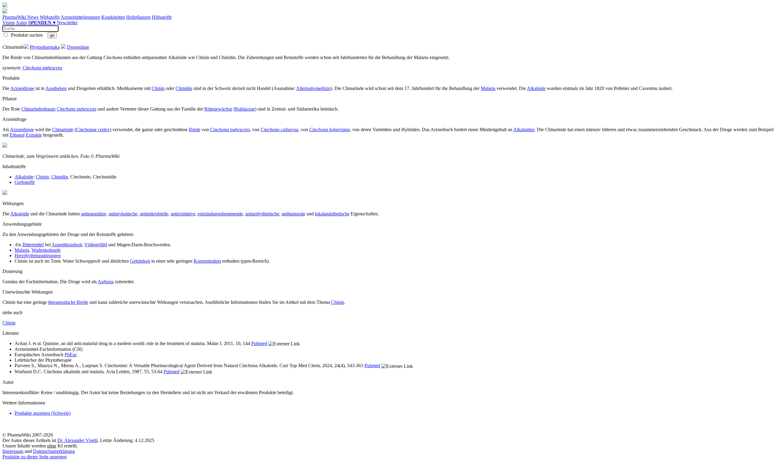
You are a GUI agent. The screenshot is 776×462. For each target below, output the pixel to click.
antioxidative (183, 213)
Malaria (488, 88)
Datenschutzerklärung (54, 451)
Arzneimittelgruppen (80, 17)
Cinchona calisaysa (279, 129)
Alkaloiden (523, 129)
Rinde (194, 129)
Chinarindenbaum (38, 108)
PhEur (71, 354)
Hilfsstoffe (162, 17)
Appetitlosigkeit (67, 244)
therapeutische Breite (68, 302)
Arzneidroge (22, 88)
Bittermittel (33, 244)
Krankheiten (113, 17)
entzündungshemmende (220, 213)
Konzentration (207, 261)
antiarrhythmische (262, 213)
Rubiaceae (245, 108)
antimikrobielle (154, 213)
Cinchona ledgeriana (329, 129)
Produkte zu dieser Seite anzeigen (34, 456)
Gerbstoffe (25, 182)
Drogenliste (78, 47)
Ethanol (17, 135)
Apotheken (56, 88)
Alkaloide (536, 88)
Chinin (158, 88)
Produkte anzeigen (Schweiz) (43, 413)
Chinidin (184, 88)
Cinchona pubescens (42, 67)
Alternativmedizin (313, 88)
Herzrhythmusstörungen (38, 255)
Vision (8, 22)
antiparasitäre (93, 213)
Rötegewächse (218, 108)
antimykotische (123, 213)
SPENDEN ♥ (42, 22)
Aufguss (106, 281)
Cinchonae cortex (93, 129)
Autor (21, 22)
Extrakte (34, 135)
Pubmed (259, 343)
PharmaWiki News (20, 17)
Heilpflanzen (138, 17)
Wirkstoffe (50, 17)
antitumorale (293, 213)
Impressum (12, 451)
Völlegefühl (95, 244)
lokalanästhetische (332, 213)
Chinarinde (62, 129)
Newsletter (67, 22)
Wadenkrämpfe (46, 250)
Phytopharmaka (45, 47)
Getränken (140, 261)
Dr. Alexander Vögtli (77, 440)
